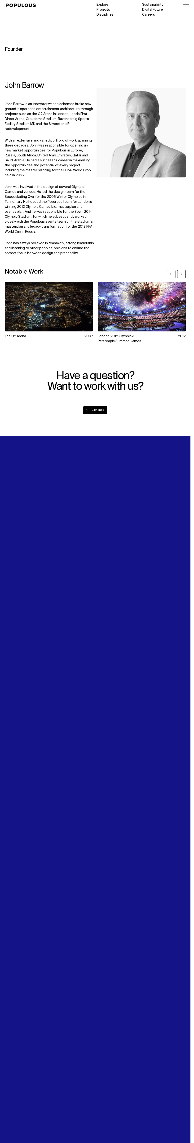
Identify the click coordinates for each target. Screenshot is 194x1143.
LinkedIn (148, 555)
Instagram (150, 560)
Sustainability (152, 4)
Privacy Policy (15, 1109)
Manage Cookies (18, 1123)
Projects (103, 9)
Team (55, 560)
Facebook (150, 565)
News (101, 565)
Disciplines (105, 14)
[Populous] (22, 5)
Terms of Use (15, 1114)
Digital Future (152, 9)
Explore (102, 4)
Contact (103, 570)
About (55, 555)
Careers (148, 14)
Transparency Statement (24, 1119)
